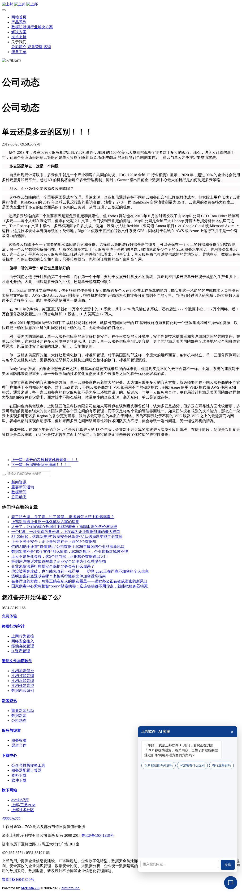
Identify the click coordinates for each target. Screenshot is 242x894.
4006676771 (11, 818)
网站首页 (18, 17)
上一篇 (44, 460)
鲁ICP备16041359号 (98, 835)
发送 (228, 865)
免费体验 (9, 616)
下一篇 (41, 465)
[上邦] (121, 4)
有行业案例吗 (221, 765)
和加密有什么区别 (192, 765)
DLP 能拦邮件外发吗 (158, 765)
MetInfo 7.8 (30, 888)
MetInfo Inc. (70, 888)
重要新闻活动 (22, 487)
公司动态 (18, 497)
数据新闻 (18, 492)
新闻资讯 (18, 482)
